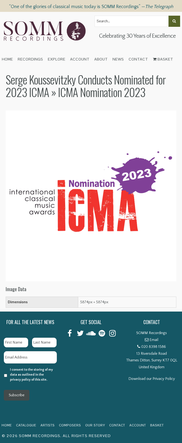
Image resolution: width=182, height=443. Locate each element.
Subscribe (16, 395)
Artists (48, 425)
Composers (70, 425)
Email (154, 340)
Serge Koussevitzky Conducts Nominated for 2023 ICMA (86, 85)
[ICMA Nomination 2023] (91, 114)
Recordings (30, 59)
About (101, 59)
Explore (56, 59)
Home (7, 59)
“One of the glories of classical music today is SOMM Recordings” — (91, 6)
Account (80, 59)
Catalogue (26, 425)
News (118, 59)
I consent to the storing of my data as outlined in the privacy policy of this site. (31, 375)
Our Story (95, 425)
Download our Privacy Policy (151, 379)
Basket (165, 59)
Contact (138, 59)
